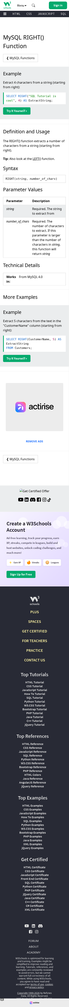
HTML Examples (32, 805)
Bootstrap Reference (32, 767)
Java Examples (32, 840)
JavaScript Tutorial (34, 690)
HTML (16, 14)
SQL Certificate (34, 882)
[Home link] (7, 5)
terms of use (37, 984)
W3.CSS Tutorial (34, 705)
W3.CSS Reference (32, 763)
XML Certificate (34, 909)
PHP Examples (32, 836)
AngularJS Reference (32, 782)
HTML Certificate (34, 867)
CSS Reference (32, 748)
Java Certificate (34, 898)
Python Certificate (34, 886)
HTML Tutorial (34, 682)
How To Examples (32, 817)
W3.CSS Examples (32, 829)
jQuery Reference (32, 786)
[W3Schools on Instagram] (44, 500)
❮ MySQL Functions (20, 58)
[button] (33, 5)
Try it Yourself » (17, 111)
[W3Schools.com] (34, 602)
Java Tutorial (34, 717)
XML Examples (32, 844)
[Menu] (5, 14)
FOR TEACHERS (34, 640)
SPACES (34, 621)
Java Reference (33, 778)
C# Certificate (34, 906)
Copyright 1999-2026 (28, 993)
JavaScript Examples (32, 813)
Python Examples (32, 825)
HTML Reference (32, 744)
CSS (29, 14)
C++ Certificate (34, 902)
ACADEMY (33, 952)
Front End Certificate (34, 879)
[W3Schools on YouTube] (20, 500)
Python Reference (32, 759)
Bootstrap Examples (32, 832)
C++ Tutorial (34, 721)
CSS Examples (33, 809)
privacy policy (36, 987)
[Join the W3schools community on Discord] (33, 500)
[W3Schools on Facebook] (38, 500)
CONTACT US (34, 660)
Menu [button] (21, 5)
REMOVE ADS (34, 441)
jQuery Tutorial (34, 724)
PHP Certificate (34, 890)
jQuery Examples (33, 848)
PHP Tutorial (34, 713)
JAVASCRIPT (46, 14)
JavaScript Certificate (35, 875)
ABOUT (34, 946)
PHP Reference (32, 771)
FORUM (33, 941)
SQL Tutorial (34, 698)
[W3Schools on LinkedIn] (26, 500)
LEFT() (37, 159)
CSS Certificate (34, 871)
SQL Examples (32, 821)
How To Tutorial (34, 694)
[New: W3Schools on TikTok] (49, 500)
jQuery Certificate (34, 894)
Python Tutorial (34, 701)
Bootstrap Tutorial (34, 709)
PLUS (34, 611)
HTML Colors (32, 775)
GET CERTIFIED (34, 631)
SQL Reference (32, 755)
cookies (49, 984)
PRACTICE (34, 650)
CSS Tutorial (34, 686)
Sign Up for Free (21, 574)
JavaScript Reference (32, 751)
